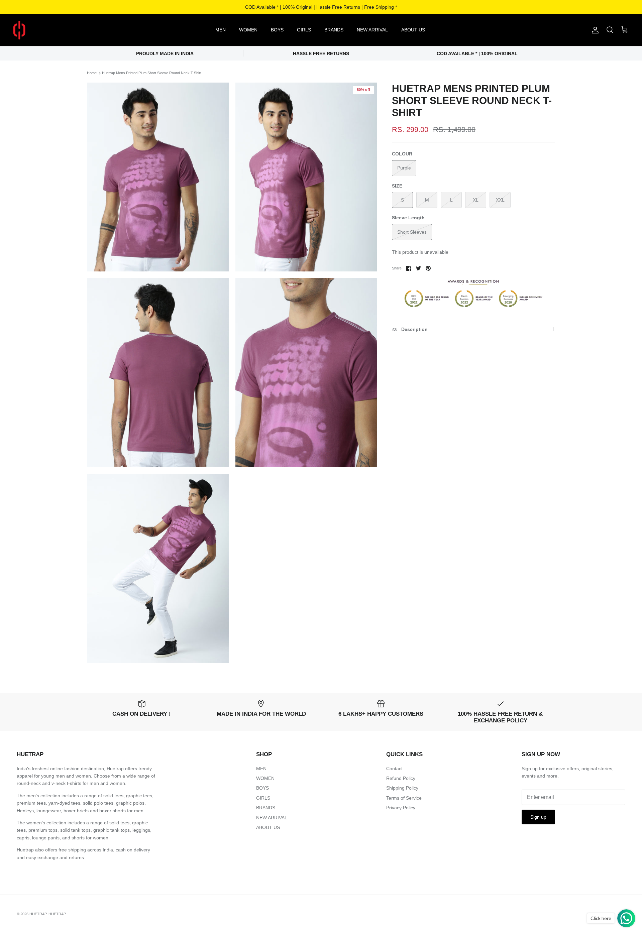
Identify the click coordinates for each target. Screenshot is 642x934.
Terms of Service (404, 798)
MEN (220, 29)
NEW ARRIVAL (372, 29)
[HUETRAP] (54, 30)
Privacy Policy (400, 807)
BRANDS (333, 29)
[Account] (593, 30)
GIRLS (304, 29)
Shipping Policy (402, 788)
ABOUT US (413, 29)
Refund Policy (400, 778)
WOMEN (248, 29)
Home (92, 73)
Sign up (538, 817)
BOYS (277, 29)
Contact (394, 768)
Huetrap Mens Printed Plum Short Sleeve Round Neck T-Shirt (151, 73)
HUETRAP (37, 914)
